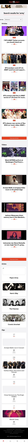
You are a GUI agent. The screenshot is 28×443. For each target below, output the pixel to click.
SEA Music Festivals (14, 433)
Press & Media (18, 429)
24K (16, 219)
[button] (14, 138)
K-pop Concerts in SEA (8, 430)
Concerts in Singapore (19, 430)
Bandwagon (14, 2)
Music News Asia (8, 432)
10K (16, 99)
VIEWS (12, 191)
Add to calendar (14, 352)
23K (16, 191)
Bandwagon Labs (10, 429)
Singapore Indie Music (18, 432)
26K (16, 44)
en (10, 441)
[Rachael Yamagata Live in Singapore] (14, 7)
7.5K (16, 127)
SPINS (12, 44)
